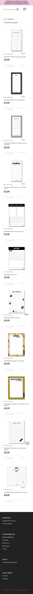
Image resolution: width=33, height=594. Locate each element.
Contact (4, 549)
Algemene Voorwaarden (8, 521)
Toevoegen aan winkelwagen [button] (10, 66)
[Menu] (23, 9)
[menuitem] (19, 9)
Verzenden (5, 540)
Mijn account (5, 546)
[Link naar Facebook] (26, 591)
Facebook (5, 576)
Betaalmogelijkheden (8, 537)
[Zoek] (19, 9)
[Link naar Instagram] (29, 591)
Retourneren (5, 543)
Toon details (23, 65)
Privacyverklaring (7, 523)
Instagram (5, 578)
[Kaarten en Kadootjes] (13, 9)
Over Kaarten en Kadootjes (9, 562)
